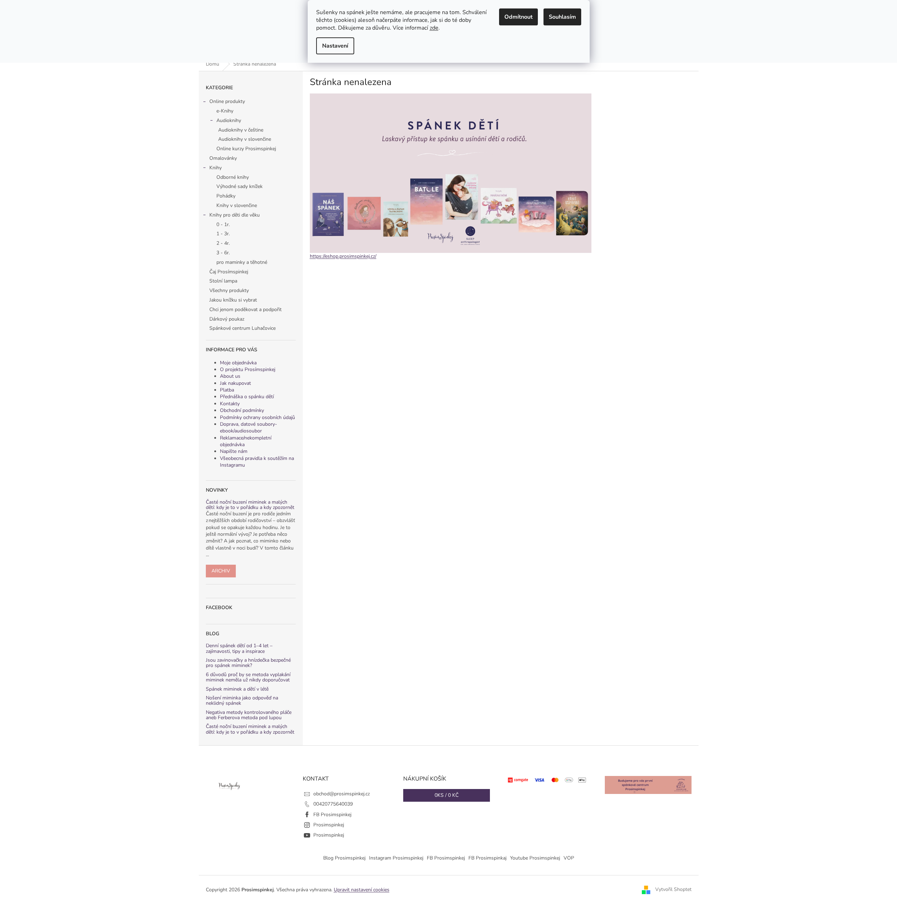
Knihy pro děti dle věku (234, 215)
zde (434, 28)
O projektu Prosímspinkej (247, 369)
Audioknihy (228, 120)
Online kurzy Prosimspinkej (246, 148)
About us (230, 376)
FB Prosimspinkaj (487, 858)
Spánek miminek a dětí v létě (237, 689)
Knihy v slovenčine (236, 205)
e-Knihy (224, 111)
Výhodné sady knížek (239, 186)
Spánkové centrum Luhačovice (242, 328)
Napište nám (233, 451)
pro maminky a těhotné (241, 262)
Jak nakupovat (235, 383)
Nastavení (335, 46)
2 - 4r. (223, 243)
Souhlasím (562, 17)
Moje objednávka (238, 362)
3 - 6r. (223, 252)
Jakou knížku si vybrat (233, 300)
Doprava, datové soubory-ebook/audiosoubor (248, 427)
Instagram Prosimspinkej (396, 858)
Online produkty (227, 101)
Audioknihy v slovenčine (244, 139)
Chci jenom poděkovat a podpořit (245, 309)
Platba (227, 390)
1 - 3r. (223, 233)
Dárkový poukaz (226, 319)
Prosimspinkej (328, 824)
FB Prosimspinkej (332, 814)
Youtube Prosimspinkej (535, 858)
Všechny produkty (229, 290)
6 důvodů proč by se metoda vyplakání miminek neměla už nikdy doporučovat (248, 677)
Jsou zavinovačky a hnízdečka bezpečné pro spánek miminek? (248, 662)
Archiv (220, 571)
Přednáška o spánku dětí (247, 396)
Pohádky (225, 196)
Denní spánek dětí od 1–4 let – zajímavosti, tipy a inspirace (239, 648)
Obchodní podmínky (242, 410)
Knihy (215, 167)
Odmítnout (518, 17)
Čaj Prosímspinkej (228, 271)
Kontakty (230, 403)
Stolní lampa (223, 281)
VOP (569, 858)
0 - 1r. (223, 224)
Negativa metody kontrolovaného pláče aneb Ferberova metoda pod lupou (248, 715)
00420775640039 (333, 804)
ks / (447, 795)
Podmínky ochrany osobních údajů (257, 417)
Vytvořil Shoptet (673, 889)
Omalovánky (223, 158)
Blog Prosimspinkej (344, 858)
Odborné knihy (232, 177)
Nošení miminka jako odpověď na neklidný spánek (242, 700)
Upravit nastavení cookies (361, 889)
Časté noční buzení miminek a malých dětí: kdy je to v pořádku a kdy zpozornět (250, 504)
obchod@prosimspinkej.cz (341, 793)
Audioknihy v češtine (240, 130)
